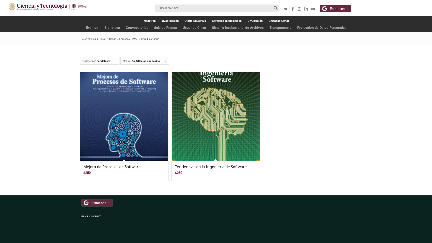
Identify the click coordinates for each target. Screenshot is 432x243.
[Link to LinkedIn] (306, 8)
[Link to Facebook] (292, 8)
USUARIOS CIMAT (90, 216)
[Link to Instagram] (299, 8)
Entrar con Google (340, 8)
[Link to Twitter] (285, 8)
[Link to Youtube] (312, 8)
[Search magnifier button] (275, 8)
